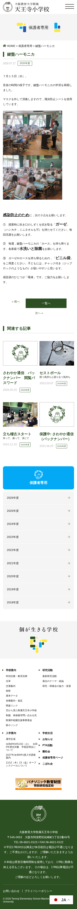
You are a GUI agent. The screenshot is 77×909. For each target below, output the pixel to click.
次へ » (39, 313)
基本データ (12, 695)
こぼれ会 (47, 763)
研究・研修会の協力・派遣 (56, 686)
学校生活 (47, 733)
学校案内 (11, 670)
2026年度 (13, 497)
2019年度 (13, 589)
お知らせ (47, 739)
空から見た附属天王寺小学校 (21, 710)
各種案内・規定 (14, 700)
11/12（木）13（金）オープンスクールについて (21, 764)
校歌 (8, 690)
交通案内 (10, 686)
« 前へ (16, 301)
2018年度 (13, 602)
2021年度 (13, 563)
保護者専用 (25, 45)
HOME (11, 45)
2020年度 (13, 576)
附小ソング (12, 725)
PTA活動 (47, 745)
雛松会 (46, 751)
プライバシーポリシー (38, 891)
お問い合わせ (11, 891)
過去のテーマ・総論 (53, 681)
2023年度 (13, 536)
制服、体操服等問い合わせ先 (21, 715)
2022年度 (13, 550)
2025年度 (13, 510)
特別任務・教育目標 (16, 676)
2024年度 (13, 523)
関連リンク (12, 705)
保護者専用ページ (52, 757)
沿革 (8, 681)
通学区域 (10, 739)
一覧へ (46, 303)
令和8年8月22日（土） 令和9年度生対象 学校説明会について (22, 747)
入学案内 (11, 733)
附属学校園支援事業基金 (19, 720)
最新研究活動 (49, 676)
